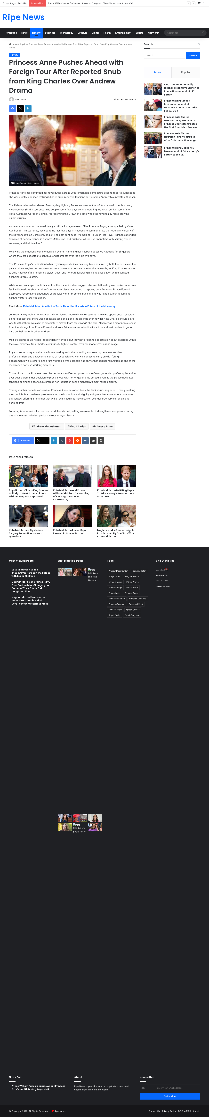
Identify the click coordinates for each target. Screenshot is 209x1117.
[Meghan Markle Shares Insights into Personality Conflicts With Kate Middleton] (116, 516)
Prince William (115, 609)
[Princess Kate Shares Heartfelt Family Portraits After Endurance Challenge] (153, 138)
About (196, 1111)
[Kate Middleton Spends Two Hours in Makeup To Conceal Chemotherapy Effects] (80, 945)
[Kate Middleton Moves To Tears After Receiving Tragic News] (65, 827)
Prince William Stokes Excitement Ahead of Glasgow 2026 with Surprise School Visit (181, 106)
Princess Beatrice (117, 598)
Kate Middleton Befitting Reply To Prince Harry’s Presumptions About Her (116, 493)
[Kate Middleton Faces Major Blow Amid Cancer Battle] (72, 516)
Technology (66, 32)
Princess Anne (103, 426)
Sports (139, 32)
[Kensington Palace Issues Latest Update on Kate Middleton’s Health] (65, 818)
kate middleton (139, 571)
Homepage (11, 32)
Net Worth (153, 32)
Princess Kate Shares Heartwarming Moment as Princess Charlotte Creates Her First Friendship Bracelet (181, 122)
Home (14, 44)
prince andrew (115, 582)
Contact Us (154, 1111)
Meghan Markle (132, 576)
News (24, 32)
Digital (95, 32)
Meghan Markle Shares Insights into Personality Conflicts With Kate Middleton (116, 533)
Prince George (115, 587)
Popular (185, 72)
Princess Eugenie (116, 604)
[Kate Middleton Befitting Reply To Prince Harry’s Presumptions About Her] (116, 476)
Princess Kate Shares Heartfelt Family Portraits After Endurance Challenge (180, 137)
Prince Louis (114, 593)
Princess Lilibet (136, 604)
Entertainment (123, 32)
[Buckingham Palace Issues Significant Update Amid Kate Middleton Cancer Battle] (80, 818)
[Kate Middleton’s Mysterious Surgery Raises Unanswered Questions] (28, 516)
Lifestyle (82, 32)
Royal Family (115, 615)
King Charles (77, 426)
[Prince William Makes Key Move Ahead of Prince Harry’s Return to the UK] (153, 152)
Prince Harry (132, 587)
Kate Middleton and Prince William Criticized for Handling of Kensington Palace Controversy (71, 495)
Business (50, 32)
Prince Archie (132, 582)
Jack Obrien (20, 99)
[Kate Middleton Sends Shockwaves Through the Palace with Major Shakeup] (65, 572)
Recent (157, 72)
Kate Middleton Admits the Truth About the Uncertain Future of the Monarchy (69, 306)
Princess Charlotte (137, 598)
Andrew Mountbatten (47, 426)
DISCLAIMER (184, 1111)
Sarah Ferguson (132, 615)
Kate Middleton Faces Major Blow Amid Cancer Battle (70, 532)
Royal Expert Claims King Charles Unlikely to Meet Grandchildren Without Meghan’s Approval (28, 493)
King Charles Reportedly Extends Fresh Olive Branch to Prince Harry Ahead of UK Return (181, 89)
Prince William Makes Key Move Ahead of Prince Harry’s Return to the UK (181, 151)
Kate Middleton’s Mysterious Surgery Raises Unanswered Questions (26, 533)
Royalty (36, 32)
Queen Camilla (133, 609)
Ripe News (60, 1111)
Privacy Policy (169, 1111)
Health (107, 32)
